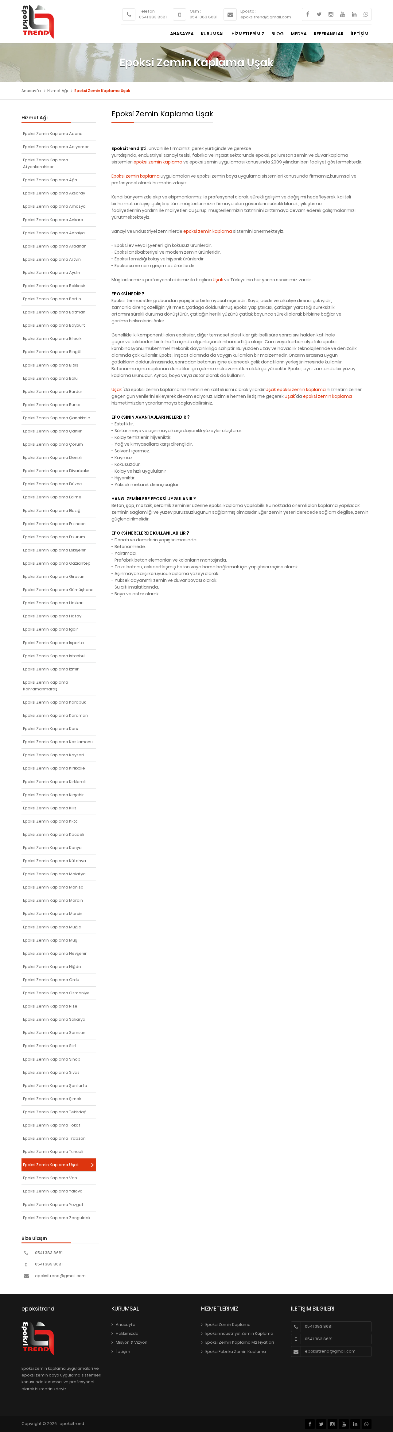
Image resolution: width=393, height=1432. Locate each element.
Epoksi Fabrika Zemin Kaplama (235, 1351)
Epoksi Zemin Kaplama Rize (50, 1006)
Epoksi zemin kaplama (135, 176)
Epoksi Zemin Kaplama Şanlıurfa (55, 1085)
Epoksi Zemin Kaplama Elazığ (51, 510)
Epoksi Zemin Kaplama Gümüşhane (58, 590)
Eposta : (248, 11)
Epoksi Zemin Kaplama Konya (52, 847)
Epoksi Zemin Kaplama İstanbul (54, 656)
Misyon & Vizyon (131, 1342)
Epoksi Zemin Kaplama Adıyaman (56, 147)
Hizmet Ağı (57, 90)
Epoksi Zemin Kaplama (228, 1324)
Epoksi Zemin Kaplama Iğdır (50, 629)
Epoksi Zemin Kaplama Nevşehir (55, 953)
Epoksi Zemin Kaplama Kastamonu (58, 742)
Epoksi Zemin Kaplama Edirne (52, 497)
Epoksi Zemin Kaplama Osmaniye (56, 993)
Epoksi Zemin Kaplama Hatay (52, 616)
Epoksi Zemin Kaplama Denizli (52, 457)
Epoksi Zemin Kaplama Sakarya (54, 1019)
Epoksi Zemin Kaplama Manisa (53, 887)
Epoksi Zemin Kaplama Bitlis (50, 365)
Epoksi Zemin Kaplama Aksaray (54, 193)
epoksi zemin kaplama (158, 162)
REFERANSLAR (329, 34)
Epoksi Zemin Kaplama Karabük (54, 702)
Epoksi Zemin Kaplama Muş (50, 940)
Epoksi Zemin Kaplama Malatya (54, 874)
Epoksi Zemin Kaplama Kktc (50, 821)
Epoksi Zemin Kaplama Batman (54, 312)
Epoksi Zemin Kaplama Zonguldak (56, 1218)
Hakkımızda (127, 1333)
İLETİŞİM (359, 34)
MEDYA (299, 34)
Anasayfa (31, 90)
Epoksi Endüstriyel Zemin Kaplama (239, 1333)
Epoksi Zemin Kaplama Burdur (52, 391)
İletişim (123, 1351)
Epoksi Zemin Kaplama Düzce (52, 484)
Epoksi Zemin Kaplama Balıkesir (54, 286)
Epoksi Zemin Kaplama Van (50, 1178)
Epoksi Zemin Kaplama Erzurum (54, 537)
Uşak (218, 280)
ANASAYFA (182, 34)
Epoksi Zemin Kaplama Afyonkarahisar (45, 163)
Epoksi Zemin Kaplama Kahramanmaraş (45, 685)
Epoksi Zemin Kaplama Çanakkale (56, 418)
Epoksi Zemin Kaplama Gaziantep (57, 563)
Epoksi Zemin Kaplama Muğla (52, 927)
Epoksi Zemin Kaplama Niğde (52, 966)
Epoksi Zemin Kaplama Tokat (51, 1125)
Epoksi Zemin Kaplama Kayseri (53, 755)
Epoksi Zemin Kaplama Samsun (54, 1032)
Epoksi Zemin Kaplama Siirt (50, 1046)
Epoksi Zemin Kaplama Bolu (50, 378)
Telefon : (148, 11)
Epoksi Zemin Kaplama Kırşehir (53, 795)
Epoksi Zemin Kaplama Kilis (49, 808)
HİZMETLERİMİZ (248, 34)
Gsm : (195, 11)
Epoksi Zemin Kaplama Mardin (53, 900)
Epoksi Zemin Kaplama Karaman (55, 715)
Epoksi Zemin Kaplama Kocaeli (53, 834)
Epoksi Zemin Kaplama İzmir (51, 669)
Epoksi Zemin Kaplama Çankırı (53, 431)
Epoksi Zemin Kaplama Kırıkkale (54, 768)
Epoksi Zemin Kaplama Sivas (51, 1072)
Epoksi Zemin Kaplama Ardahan (55, 246)
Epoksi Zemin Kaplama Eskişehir (54, 550)
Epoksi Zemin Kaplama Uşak (51, 1165)
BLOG (277, 34)
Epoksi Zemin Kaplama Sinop (51, 1059)
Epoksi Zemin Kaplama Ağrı (50, 180)
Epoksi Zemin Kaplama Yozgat (53, 1204)
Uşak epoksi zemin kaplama (296, 389)
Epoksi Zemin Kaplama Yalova (53, 1191)
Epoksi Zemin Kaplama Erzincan (54, 524)
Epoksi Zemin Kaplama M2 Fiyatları (239, 1342)
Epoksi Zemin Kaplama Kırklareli (54, 782)
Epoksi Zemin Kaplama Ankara (53, 220)
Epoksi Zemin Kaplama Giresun (53, 576)
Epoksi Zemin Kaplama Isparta (53, 643)
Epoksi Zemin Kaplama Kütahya (54, 861)
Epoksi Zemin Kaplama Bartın (52, 299)
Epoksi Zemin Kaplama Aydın (51, 272)
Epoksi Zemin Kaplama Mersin (52, 913)
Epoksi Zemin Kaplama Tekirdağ (55, 1112)
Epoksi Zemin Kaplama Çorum (53, 444)
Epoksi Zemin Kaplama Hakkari (53, 603)
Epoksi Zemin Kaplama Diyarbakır (56, 471)
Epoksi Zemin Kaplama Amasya (54, 206)
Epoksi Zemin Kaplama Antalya (54, 233)
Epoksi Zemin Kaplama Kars (50, 728)
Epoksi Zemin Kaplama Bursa (51, 405)
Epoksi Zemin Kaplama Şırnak (52, 1099)
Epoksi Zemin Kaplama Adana (53, 133)
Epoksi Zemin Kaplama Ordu (51, 980)
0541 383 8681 (153, 17)
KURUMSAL (212, 34)
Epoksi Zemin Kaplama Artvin (52, 259)
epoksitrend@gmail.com (265, 17)
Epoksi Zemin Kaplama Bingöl (52, 352)
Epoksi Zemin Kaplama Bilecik (52, 338)
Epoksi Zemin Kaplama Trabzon (54, 1138)
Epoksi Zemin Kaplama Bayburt (54, 325)
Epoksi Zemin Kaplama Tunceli (53, 1151)
